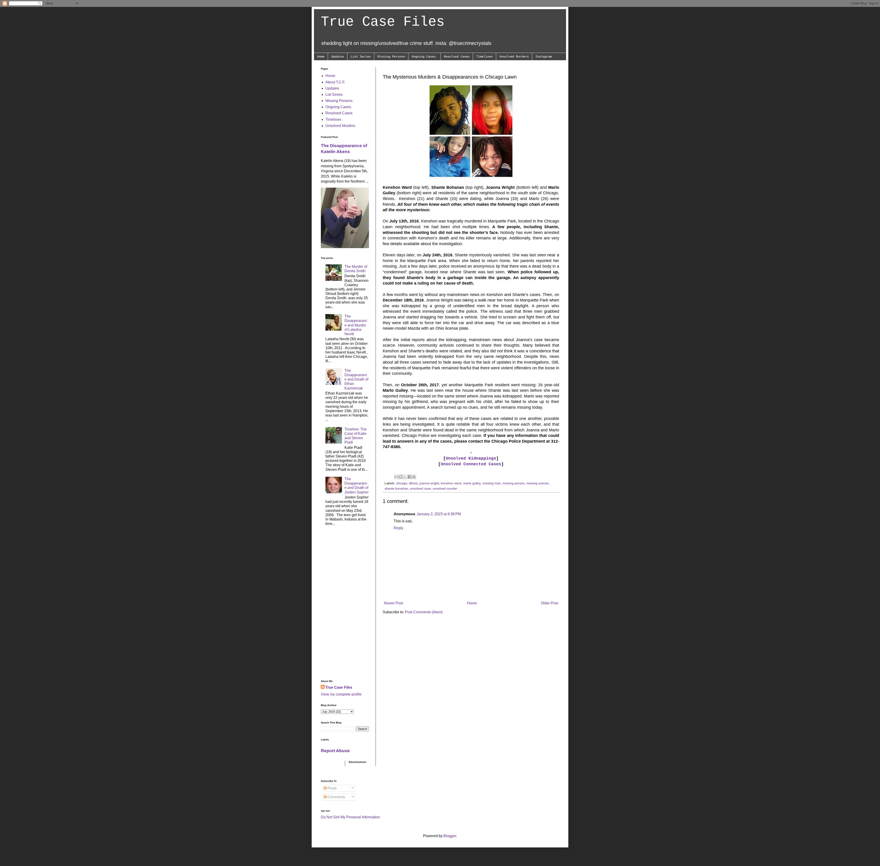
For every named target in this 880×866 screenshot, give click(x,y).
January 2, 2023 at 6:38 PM (439, 514)
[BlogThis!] (401, 476)
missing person (514, 483)
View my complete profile (341, 694)
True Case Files (383, 22)
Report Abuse (335, 750)
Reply (398, 528)
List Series (361, 56)
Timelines (484, 56)
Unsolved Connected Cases (471, 464)
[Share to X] (405, 476)
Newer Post (393, 603)
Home (320, 56)
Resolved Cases (457, 56)
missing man (491, 483)
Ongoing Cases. (424, 56)
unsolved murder (445, 488)
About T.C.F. (335, 82)
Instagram (543, 56)
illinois (413, 483)
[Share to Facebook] (409, 476)
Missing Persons (391, 56)
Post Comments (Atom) (424, 612)
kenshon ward (451, 483)
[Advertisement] (345, 604)
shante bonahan (396, 488)
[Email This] (396, 476)
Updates (337, 56)
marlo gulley (472, 483)
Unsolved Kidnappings (471, 458)
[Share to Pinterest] (414, 476)
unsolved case (420, 488)
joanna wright (429, 483)
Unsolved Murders (514, 56)
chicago (401, 483)
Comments (336, 797)
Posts (332, 788)
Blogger (449, 836)
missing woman (537, 483)
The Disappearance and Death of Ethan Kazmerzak (356, 379)
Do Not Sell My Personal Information (350, 817)
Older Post (549, 603)
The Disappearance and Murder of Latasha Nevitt (355, 325)
